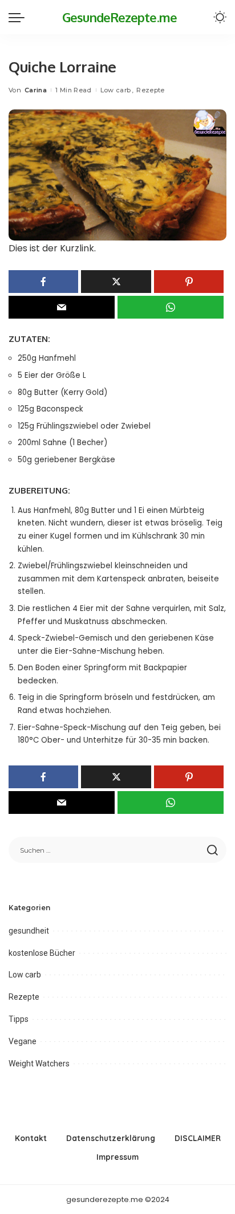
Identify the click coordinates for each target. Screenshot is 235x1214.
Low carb (115, 90)
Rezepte (150, 90)
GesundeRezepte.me (119, 17)
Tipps (19, 1019)
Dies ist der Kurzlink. (52, 248)
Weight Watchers (39, 1063)
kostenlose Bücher (42, 953)
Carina (36, 90)
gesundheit (29, 930)
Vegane (23, 1041)
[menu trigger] (19, 17)
